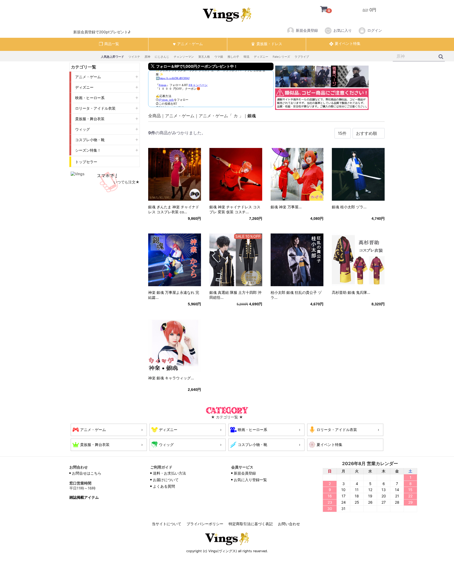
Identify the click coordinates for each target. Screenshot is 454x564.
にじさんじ (162, 56)
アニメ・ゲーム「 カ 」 (221, 115)
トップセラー (86, 161)
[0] (319, 9)
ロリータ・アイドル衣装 (95, 108)
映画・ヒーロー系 (90, 97)
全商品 (154, 115)
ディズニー (261, 56)
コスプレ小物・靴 (90, 139)
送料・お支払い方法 (169, 473)
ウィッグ (82, 129)
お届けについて (166, 479)
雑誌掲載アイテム (84, 497)
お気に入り (342, 30)
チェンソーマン (184, 56)
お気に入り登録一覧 (250, 479)
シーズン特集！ (88, 150)
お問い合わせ (289, 524)
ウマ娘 (218, 56)
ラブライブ (302, 56)
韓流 (246, 56)
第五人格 (204, 56)
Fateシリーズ (281, 56)
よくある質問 (164, 486)
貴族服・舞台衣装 (90, 118)
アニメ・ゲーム (88, 77)
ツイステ (134, 56)
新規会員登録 (307, 30)
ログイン (374, 30)
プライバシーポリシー (205, 524)
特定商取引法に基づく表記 (251, 524)
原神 (147, 56)
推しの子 (233, 56)
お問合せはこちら (86, 473)
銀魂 (251, 115)
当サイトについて (166, 524)
